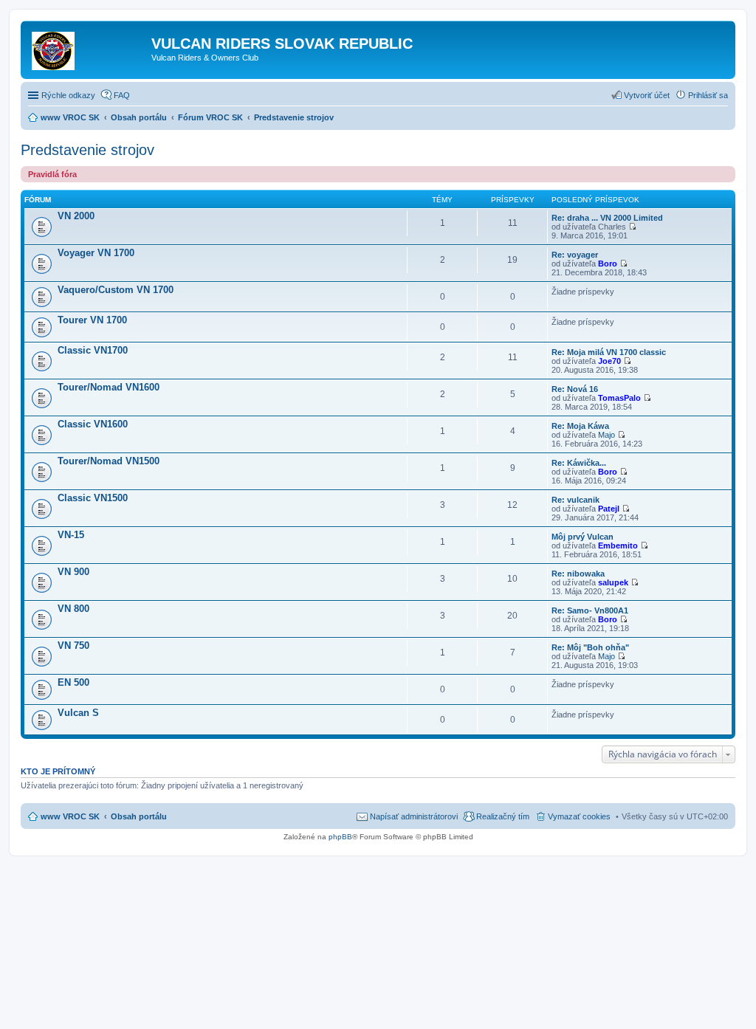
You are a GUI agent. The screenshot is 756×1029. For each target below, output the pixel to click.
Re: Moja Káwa (580, 425)
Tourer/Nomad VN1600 (108, 387)
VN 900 (73, 571)
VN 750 (73, 645)
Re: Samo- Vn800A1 (589, 610)
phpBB (340, 837)
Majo (606, 434)
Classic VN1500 (93, 497)
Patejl (608, 508)
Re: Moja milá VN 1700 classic (608, 352)
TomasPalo (619, 397)
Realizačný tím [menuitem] (502, 816)
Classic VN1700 (93, 350)
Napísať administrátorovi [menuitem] (414, 816)
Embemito (618, 545)
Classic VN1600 (93, 424)
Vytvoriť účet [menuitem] (647, 95)
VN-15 (71, 534)
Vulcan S (78, 712)
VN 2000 (76, 215)
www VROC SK (70, 816)
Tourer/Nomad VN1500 (108, 461)
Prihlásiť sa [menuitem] (708, 95)
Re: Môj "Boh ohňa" (590, 647)
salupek (613, 582)
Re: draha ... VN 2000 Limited (607, 217)
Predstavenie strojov (87, 150)
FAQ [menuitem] (122, 95)
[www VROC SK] (87, 48)
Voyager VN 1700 (96, 252)
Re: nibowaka (578, 573)
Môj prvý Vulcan (582, 536)
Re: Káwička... (578, 462)
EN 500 (73, 682)
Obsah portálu (139, 816)
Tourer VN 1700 (92, 320)
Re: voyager (574, 254)
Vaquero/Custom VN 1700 (115, 289)
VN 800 (73, 608)
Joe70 (609, 361)
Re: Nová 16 (574, 389)
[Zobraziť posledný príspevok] (632, 226)
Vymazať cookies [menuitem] (579, 816)
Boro (607, 263)
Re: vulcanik (575, 499)
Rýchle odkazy (68, 95)
